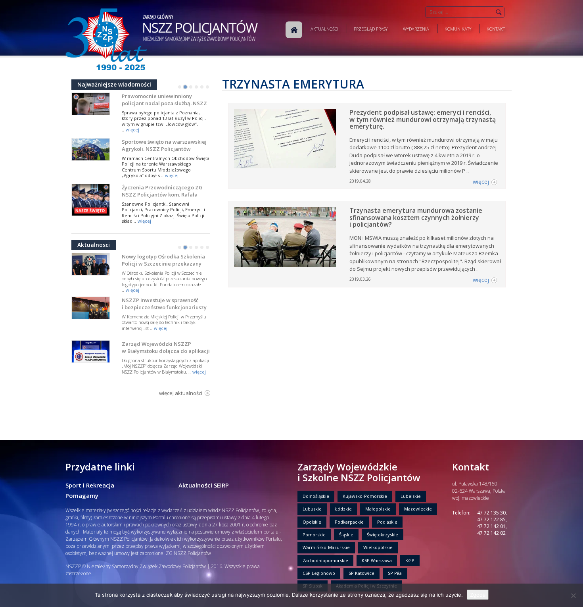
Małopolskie (378, 509)
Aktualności (324, 29)
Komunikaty (458, 29)
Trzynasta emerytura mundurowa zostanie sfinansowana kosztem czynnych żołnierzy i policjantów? (415, 217)
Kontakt (496, 29)
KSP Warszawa (377, 560)
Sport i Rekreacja (89, 485)
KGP (409, 560)
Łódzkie (343, 509)
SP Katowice (361, 573)
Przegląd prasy (370, 29)
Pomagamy (81, 495)
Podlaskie (387, 522)
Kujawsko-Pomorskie (365, 496)
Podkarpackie (349, 522)
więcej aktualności (180, 393)
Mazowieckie (418, 509)
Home (294, 29)
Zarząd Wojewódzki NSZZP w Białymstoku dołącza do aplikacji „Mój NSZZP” (166, 351)
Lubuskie (312, 509)
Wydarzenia (416, 29)
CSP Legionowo (319, 573)
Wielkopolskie (378, 547)
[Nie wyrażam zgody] (573, 595)
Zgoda (477, 595)
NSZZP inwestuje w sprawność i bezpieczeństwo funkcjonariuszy (164, 304)
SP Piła (395, 573)
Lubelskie (411, 496)
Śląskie (346, 535)
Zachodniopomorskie (325, 560)
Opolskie (312, 522)
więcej (132, 130)
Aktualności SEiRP (203, 485)
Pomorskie (314, 535)
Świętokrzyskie (382, 535)
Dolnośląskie (316, 496)
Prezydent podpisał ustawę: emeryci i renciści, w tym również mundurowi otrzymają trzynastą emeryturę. (422, 119)
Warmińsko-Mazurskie (326, 547)
